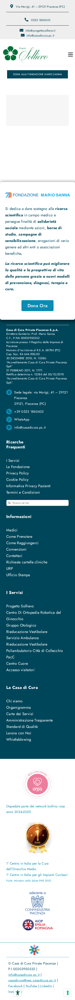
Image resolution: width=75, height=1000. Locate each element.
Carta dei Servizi (20, 714)
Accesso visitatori (20, 670)
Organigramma (18, 707)
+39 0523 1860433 (29, 411)
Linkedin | (47, 986)
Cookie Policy (17, 479)
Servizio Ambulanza (22, 638)
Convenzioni (16, 549)
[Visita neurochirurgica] (37, 110)
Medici (12, 530)
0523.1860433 (40, 20)
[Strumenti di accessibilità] (18, 993)
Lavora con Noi (18, 733)
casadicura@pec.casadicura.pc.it (32, 980)
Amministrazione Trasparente (29, 720)
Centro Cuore (17, 663)
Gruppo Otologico (21, 625)
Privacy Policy (17, 473)
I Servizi (12, 460)
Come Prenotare (19, 536)
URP (9, 568)
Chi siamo (14, 701)
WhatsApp (21, 419)
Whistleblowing (18, 739)
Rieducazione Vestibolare (26, 631)
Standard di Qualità (22, 726)
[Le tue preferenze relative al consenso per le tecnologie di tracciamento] (68, 993)
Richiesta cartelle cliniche (26, 562)
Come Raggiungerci (22, 543)
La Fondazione (18, 466)
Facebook (15, 986)
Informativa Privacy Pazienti (28, 486)
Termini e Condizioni (23, 492)
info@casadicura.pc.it (30, 427)
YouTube (31, 986)
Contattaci (14, 555)
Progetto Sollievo (20, 606)
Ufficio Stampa (18, 575)
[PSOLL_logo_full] (25, 45)
